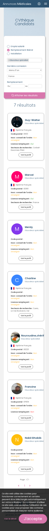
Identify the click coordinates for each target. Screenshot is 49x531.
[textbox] (30, 60)
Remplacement (15, 82)
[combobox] (24, 60)
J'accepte (33, 518)
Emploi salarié (17, 46)
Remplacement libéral (22, 50)
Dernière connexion (16, 66)
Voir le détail (10, 518)
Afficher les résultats (26, 95)
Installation (16, 53)
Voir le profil (26, 155)
